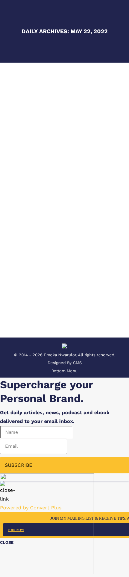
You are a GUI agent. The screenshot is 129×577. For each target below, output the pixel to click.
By (62, 230)
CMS (77, 362)
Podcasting (28, 230)
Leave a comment (66, 237)
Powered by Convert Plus (30, 508)
